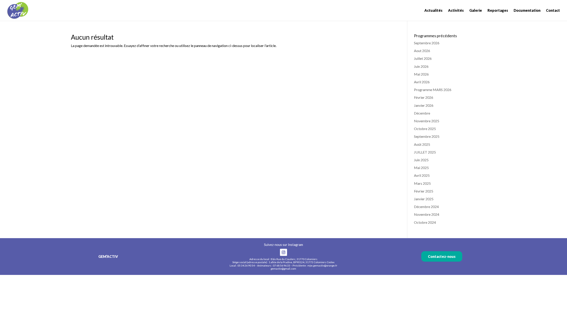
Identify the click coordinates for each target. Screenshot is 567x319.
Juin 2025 (421, 160)
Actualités (433, 10)
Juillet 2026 (423, 58)
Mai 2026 (421, 74)
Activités (456, 10)
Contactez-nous (442, 256)
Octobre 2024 (425, 222)
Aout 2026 (422, 51)
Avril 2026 (422, 82)
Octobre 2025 (425, 128)
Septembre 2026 (426, 43)
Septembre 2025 (426, 136)
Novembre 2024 (426, 214)
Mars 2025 (422, 183)
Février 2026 (423, 97)
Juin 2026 (421, 66)
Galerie (475, 10)
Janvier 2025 (423, 199)
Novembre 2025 (426, 121)
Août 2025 (422, 144)
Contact (553, 10)
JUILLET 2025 (425, 152)
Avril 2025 (422, 175)
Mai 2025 (421, 167)
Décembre (422, 113)
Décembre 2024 (426, 206)
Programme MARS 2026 (432, 90)
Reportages (497, 10)
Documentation (527, 10)
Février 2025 (423, 191)
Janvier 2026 (423, 105)
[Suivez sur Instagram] (283, 252)
